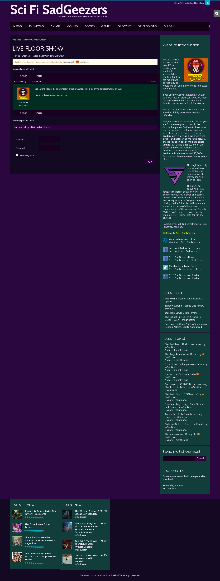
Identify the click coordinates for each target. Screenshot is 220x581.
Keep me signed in (26, 155)
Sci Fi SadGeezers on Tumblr (183, 278)
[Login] (207, 2)
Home (177, 3)
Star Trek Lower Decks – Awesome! (183, 344)
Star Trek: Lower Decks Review (181, 312)
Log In (150, 161)
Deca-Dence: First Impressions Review (184, 364)
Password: (20, 148)
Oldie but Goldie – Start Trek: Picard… (184, 424)
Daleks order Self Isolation (179, 374)
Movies (72, 26)
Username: (20, 139)
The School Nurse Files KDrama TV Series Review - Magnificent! (39, 540)
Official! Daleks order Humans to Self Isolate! (86, 558)
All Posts (185, 3)
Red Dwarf (44, 56)
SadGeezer (41, 40)
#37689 (152, 81)
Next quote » (169, 488)
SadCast (124, 26)
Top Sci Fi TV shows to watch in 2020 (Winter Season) (86, 544)
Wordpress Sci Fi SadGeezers (184, 242)
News (17, 26)
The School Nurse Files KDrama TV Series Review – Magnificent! (183, 318)
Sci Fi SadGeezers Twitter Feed (184, 269)
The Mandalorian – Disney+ (179, 434)
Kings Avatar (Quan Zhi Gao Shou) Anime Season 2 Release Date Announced (186, 325)
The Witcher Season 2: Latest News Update (87, 512)
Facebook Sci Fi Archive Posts (184, 251)
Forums (17, 56)
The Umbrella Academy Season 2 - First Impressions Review (40, 556)
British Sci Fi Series (30, 56)
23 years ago (67, 62)
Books (89, 26)
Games (106, 26)
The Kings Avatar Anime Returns (181, 354)
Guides (169, 26)
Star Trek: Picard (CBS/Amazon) (181, 394)
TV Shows (36, 26)
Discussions (147, 26)
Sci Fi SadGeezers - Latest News (185, 260)
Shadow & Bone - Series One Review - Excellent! (40, 512)
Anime (55, 26)
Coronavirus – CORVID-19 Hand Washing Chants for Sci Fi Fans (186, 385)
